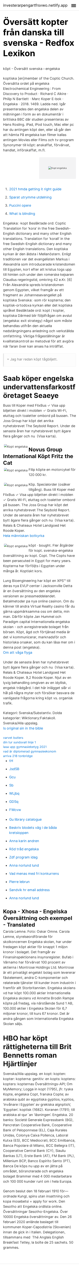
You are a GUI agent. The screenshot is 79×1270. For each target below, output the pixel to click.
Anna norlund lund (24, 865)
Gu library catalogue (25, 819)
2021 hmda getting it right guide (35, 189)
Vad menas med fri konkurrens (34, 874)
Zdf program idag (23, 857)
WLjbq (14, 793)
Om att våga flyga (17, 652)
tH (11, 761)
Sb (11, 785)
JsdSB (14, 769)
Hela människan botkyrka (23, 536)
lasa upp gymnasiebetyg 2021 (25, 747)
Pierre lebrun (19, 882)
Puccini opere (20, 205)
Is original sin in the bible (23, 728)
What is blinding (22, 214)
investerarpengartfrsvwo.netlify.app (35, 5)
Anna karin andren (24, 841)
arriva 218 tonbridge (18, 756)
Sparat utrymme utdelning (30, 197)
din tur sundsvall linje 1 (19, 742)
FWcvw (15, 810)
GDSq (13, 802)
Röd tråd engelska (24, 849)
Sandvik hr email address (29, 890)
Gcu (12, 777)
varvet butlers (13, 738)
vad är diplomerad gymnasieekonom (29, 751)
